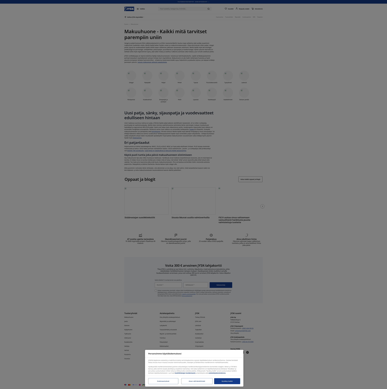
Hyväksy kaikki (227, 381)
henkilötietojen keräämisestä (185, 373)
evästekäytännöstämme (217, 373)
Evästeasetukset (163, 381)
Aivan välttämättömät (197, 381)
